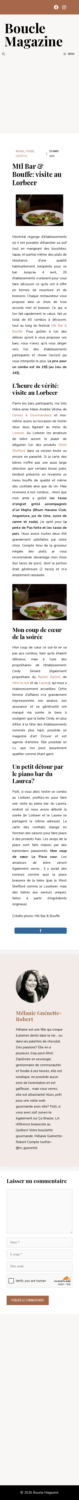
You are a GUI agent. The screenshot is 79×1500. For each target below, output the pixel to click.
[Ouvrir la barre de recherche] (3, 54)
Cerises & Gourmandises (31, 415)
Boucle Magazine (33, 34)
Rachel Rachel (49, 677)
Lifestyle (21, 156)
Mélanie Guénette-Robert (38, 1016)
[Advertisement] (39, 95)
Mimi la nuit (20, 683)
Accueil (20, 151)
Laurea (44, 683)
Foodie (30, 151)
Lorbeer (18, 433)
